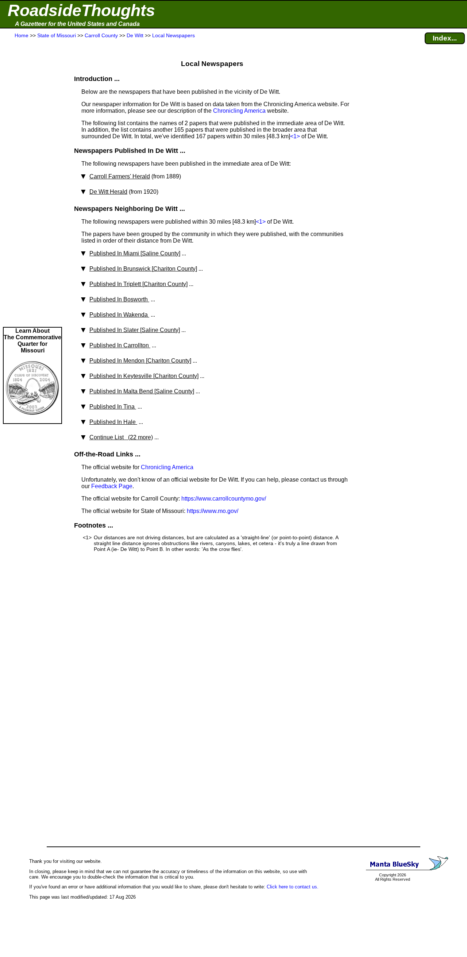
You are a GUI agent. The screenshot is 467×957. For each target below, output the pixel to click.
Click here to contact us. (293, 887)
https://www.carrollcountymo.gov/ (223, 498)
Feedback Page (111, 486)
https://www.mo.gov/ (212, 511)
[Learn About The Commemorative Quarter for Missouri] (32, 420)
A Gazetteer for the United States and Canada (77, 24)
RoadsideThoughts (81, 10)
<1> (295, 136)
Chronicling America (239, 111)
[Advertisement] (32, 183)
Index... (445, 38)
